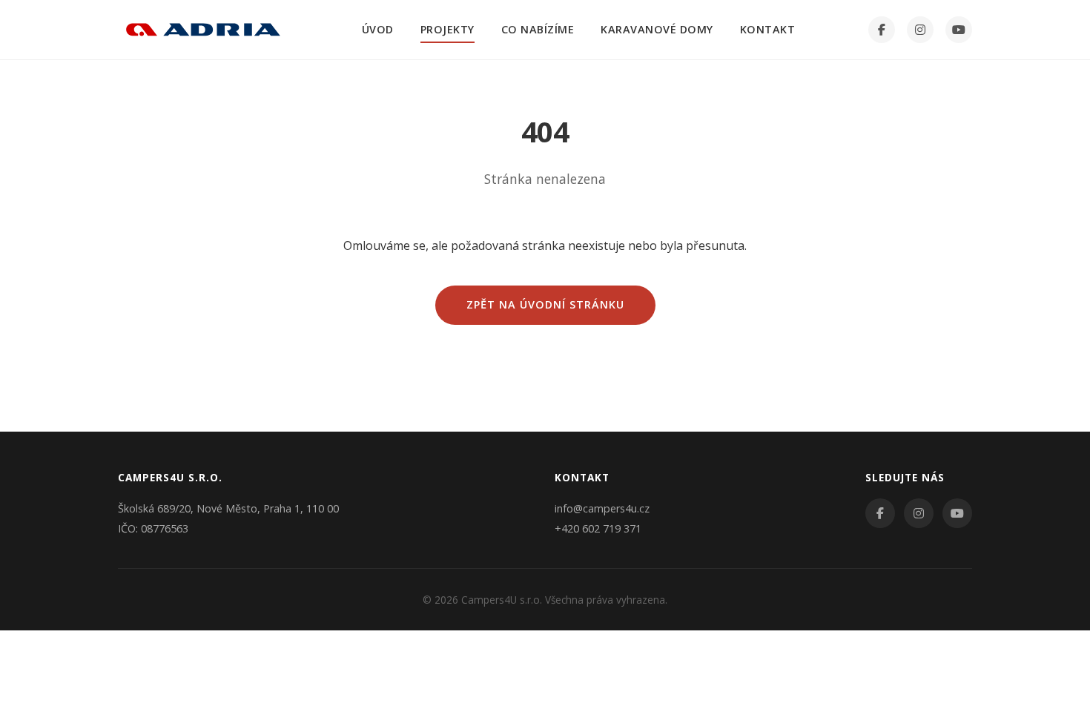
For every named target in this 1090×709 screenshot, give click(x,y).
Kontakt (768, 29)
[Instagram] (920, 29)
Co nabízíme (538, 29)
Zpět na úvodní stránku (545, 304)
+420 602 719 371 (598, 528)
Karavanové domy (657, 29)
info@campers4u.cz (602, 508)
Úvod (378, 29)
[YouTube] (958, 29)
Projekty (447, 29)
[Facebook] (881, 29)
